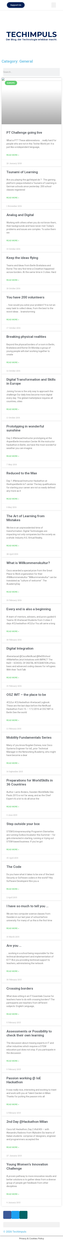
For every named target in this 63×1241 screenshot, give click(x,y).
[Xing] (23, 1215)
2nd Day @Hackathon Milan (27, 1122)
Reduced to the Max (21, 473)
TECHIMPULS (31, 34)
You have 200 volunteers (25, 297)
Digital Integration (19, 648)
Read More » (12, 155)
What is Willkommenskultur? (28, 563)
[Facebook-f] (7, 1215)
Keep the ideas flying (22, 258)
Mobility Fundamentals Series (29, 737)
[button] (53, 5)
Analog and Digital (20, 215)
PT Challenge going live (24, 132)
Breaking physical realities (26, 337)
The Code (13, 867)
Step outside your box (23, 824)
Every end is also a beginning (28, 609)
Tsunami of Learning (22, 172)
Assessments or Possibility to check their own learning (29, 1033)
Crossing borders (19, 988)
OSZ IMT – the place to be (26, 695)
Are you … (13, 946)
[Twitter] (15, 1215)
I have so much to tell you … (27, 906)
